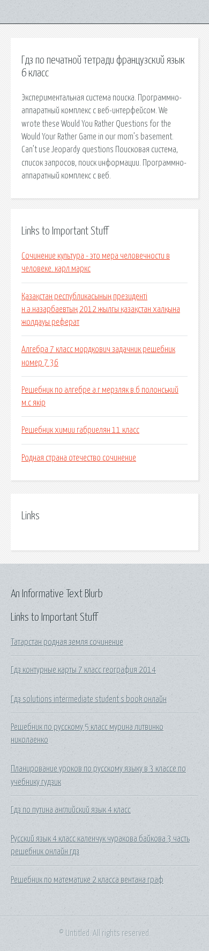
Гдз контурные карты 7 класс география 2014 (83, 670)
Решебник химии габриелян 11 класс (80, 430)
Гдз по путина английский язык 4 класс (71, 810)
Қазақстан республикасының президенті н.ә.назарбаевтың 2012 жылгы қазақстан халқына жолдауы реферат (100, 309)
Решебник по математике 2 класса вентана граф (87, 880)
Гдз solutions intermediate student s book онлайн (89, 699)
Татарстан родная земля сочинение (67, 642)
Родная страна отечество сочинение (78, 458)
